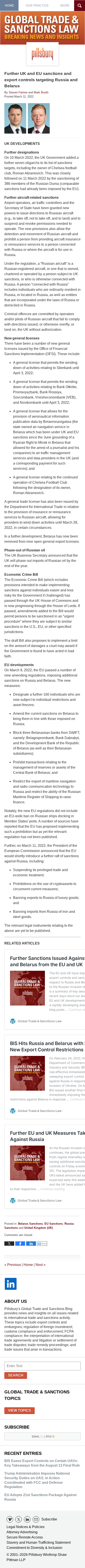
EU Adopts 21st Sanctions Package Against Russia (40, 1497)
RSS (48, 1436)
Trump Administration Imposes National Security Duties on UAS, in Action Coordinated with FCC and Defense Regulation (37, 1480)
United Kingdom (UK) (38, 1227)
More (65, 5)
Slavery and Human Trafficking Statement (39, 1542)
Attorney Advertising (22, 1532)
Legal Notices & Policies (25, 1527)
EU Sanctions (53, 1223)
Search (15, 1375)
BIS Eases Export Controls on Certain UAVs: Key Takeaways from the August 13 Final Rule (42, 1463)
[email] (36, 1519)
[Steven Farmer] (15, 118)
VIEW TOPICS (19, 1410)
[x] (18, 1519)
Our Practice (37, 5)
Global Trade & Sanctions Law (43, 28)
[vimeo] (10, 1519)
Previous (12, 1265)
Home (9, 5)
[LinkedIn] (10, 1284)
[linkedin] (27, 1519)
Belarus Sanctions (30, 1223)
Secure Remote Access (25, 1537)
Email (36, 1436)
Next (41, 1265)
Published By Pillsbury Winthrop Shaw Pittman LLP (42, 54)
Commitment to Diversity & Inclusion (34, 1548)
